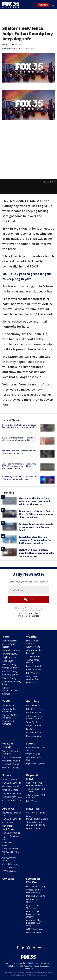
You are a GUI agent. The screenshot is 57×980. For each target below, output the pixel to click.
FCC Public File (9, 867)
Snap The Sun (32, 682)
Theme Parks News (11, 757)
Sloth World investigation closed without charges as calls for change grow (36, 552)
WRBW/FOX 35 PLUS (9, 859)
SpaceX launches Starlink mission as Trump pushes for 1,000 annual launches (35, 540)
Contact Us (7, 822)
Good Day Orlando (11, 786)
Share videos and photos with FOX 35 (35, 823)
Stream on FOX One (33, 880)
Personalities (8, 825)
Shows (6, 775)
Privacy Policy (31, 613)
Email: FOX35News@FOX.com (37, 817)
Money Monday (33, 736)
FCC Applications (10, 871)
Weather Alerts (33, 646)
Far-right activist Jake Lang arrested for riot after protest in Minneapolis (19, 426)
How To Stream (9, 779)
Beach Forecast (33, 666)
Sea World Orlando (11, 764)
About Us (8, 808)
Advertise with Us (10, 848)
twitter (23, 947)
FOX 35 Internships (11, 832)
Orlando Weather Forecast (34, 651)
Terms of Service (30, 615)
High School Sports (35, 763)
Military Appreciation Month (11, 689)
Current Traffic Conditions (9, 710)
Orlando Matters (10, 789)
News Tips (33, 808)
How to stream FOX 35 (11, 814)
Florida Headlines (10, 640)
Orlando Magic (33, 753)
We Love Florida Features (10, 752)
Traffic (6, 701)
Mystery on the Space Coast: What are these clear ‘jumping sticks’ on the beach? (36, 501)
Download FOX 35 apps (11, 843)
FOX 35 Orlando (9, 44)
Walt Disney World (11, 760)
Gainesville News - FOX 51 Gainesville (35, 784)
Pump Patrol (8, 705)
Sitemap (6, 693)
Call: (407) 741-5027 (35, 812)
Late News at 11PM (11, 793)
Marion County (9, 664)
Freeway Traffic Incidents (9, 716)
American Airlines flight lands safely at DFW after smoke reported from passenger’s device (20, 466)
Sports (30, 743)
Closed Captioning (10, 864)
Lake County (8, 660)
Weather (32, 636)
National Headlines (11, 650)
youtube (34, 947)
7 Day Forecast (33, 656)
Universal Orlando (10, 767)
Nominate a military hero (11, 683)
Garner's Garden (34, 725)
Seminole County (10, 674)
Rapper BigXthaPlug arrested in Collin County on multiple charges (20, 477)
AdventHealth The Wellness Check (34, 717)
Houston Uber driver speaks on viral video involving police (19, 451)
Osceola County (9, 671)
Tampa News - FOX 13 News (35, 790)
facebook (17, 947)
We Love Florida (34, 705)
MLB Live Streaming (35, 895)
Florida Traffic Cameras (8, 722)
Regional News (32, 776)
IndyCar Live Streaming (32, 906)
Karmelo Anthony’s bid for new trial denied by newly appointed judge (18, 438)
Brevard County (9, 653)
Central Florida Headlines (9, 645)
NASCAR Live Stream (32, 900)
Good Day (32, 701)
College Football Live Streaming (34, 891)
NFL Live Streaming (35, 886)
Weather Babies (33, 712)
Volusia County (9, 678)
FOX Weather (32, 673)
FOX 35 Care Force (35, 709)
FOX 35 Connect (34, 828)
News (19, 44)
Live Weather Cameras (32, 642)
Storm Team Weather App (32, 677)
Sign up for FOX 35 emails (11, 837)
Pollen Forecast (33, 669)
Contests (8, 878)
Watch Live (43, 5)
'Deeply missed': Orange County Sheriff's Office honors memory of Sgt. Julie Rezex (36, 514)
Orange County (9, 667)
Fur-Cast (30, 729)
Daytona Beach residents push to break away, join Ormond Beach (36, 527)
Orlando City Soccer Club (35, 758)
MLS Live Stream (34, 932)
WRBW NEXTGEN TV (10, 853)
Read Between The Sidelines (35, 749)
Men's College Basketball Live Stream (33, 914)
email (39, 947)
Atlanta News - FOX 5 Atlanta (35, 796)
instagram (28, 947)
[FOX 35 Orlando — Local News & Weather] (10, 4)
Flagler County (9, 657)
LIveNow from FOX (11, 796)
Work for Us (8, 829)
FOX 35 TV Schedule (11, 782)
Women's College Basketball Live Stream (34, 923)
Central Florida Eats (11, 800)
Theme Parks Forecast (32, 661)
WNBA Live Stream (35, 929)
